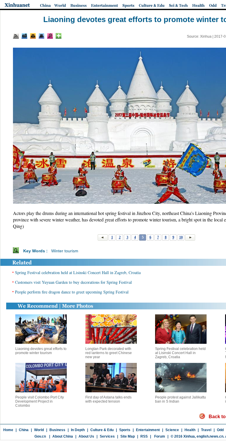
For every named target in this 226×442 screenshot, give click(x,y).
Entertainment (148, 430)
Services (107, 436)
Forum (159, 436)
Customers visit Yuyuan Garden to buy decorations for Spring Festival (73, 282)
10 (181, 237)
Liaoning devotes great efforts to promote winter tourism (41, 351)
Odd (220, 430)
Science (172, 430)
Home (8, 430)
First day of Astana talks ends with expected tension (108, 399)
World (39, 430)
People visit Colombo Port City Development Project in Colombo (39, 401)
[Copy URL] (41, 36)
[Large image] (50, 36)
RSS (144, 436)
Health (190, 430)
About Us (86, 436)
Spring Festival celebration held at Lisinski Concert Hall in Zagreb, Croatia (78, 272)
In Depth (78, 430)
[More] (59, 36)
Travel (206, 430)
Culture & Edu (102, 430)
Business (57, 430)
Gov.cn (40, 436)
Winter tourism (64, 250)
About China (62, 436)
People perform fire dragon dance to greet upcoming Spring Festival (72, 292)
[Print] (33, 36)
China (24, 430)
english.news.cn (210, 436)
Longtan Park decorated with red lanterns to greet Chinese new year (108, 353)
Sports (124, 430)
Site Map (127, 436)
